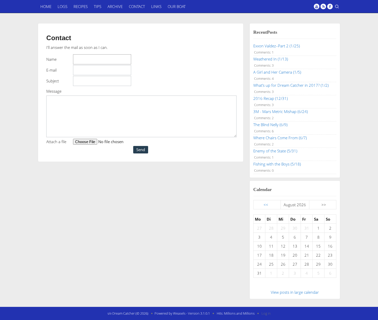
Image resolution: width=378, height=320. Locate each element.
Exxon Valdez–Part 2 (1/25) (276, 45)
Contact (137, 6)
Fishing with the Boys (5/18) (277, 164)
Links (156, 6)
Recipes (81, 6)
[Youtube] (316, 6)
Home (45, 6)
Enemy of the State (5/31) (275, 150)
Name (51, 59)
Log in (266, 313)
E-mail (51, 70)
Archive (115, 6)
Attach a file (56, 141)
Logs (62, 6)
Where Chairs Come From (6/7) (280, 137)
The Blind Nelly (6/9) (270, 124)
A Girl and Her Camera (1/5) (277, 72)
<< (266, 204)
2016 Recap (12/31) (270, 98)
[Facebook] (330, 6)
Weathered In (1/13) (270, 59)
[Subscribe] (323, 6)
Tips (97, 6)
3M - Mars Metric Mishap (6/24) (280, 111)
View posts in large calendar (295, 292)
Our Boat (177, 6)
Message (53, 91)
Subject (52, 80)
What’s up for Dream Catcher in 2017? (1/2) (291, 85)
